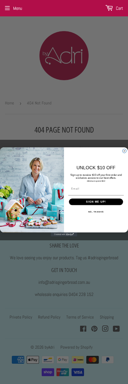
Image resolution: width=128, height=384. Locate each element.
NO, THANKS (96, 211)
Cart (119, 8)
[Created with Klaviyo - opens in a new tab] (64, 235)
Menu (17, 8)
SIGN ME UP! (96, 201)
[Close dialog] (124, 151)
